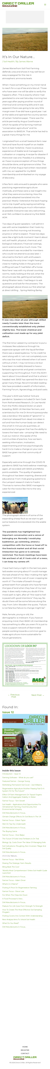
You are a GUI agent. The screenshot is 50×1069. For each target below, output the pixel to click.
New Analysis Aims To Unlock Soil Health (18, 920)
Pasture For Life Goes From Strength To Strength (22, 906)
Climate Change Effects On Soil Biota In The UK (21, 817)
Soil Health (8, 61)
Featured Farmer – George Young (16, 781)
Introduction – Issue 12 (11, 774)
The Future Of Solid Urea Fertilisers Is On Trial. (20, 839)
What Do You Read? (10, 923)
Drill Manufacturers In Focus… (14, 813)
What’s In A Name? (10, 884)
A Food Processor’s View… (12, 899)
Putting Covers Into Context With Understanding (22, 916)
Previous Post (14, 696)
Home (25, 1047)
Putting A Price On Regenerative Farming (19, 888)
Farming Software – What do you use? (17, 778)
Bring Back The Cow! (10, 867)
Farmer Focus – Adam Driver (14, 880)
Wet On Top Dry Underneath (14, 824)
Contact (25, 1053)
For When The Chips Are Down (14, 895)
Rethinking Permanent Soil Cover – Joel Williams (22, 785)
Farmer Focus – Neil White (13, 859)
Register (25, 1050)
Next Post (38, 695)
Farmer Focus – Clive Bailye (13, 835)
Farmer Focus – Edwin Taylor (14, 820)
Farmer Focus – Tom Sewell (13, 801)
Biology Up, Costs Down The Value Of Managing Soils (24, 842)
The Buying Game (9, 831)
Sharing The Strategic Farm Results (16, 863)
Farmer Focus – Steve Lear (13, 891)
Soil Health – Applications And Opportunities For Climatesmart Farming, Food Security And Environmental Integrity (21, 806)
